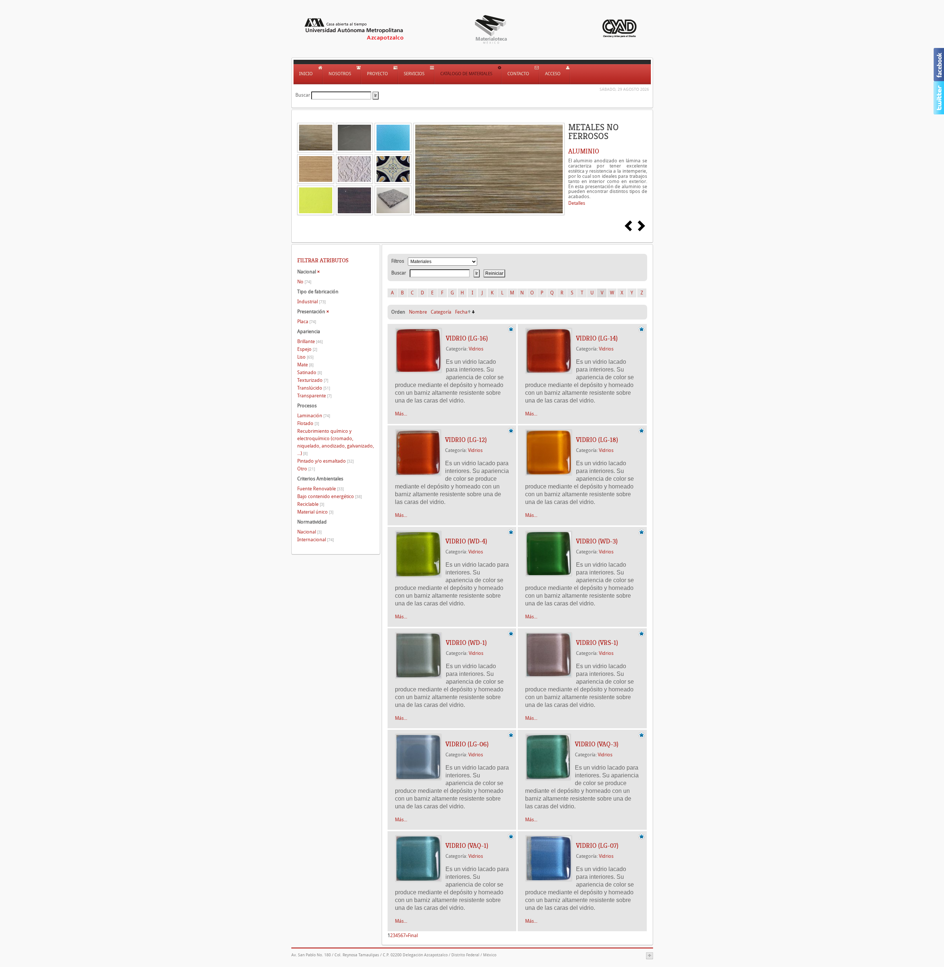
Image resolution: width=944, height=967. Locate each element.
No (304, 281)
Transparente (314, 395)
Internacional (315, 539)
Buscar (302, 95)
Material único (315, 512)
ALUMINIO (583, 151)
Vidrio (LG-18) (597, 440)
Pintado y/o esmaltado (325, 461)
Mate (305, 364)
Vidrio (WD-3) (597, 541)
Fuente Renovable (320, 488)
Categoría (441, 312)
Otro (306, 469)
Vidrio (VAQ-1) (466, 846)
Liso (305, 357)
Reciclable (310, 504)
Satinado (309, 372)
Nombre (418, 312)
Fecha (461, 312)
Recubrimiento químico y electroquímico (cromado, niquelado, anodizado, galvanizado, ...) (335, 442)
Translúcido (313, 388)
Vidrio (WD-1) (466, 643)
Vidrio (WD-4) (466, 541)
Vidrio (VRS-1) (597, 643)
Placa (306, 321)
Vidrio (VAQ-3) (596, 744)
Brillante (310, 341)
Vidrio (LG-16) (467, 338)
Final (413, 935)
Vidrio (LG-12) (466, 440)
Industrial (311, 301)
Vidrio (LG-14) (597, 338)
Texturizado (312, 380)
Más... (401, 414)
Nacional (309, 532)
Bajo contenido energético (329, 496)
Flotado (308, 423)
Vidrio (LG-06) (467, 744)
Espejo (307, 349)
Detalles (576, 203)
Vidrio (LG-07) (597, 846)
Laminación (313, 415)
